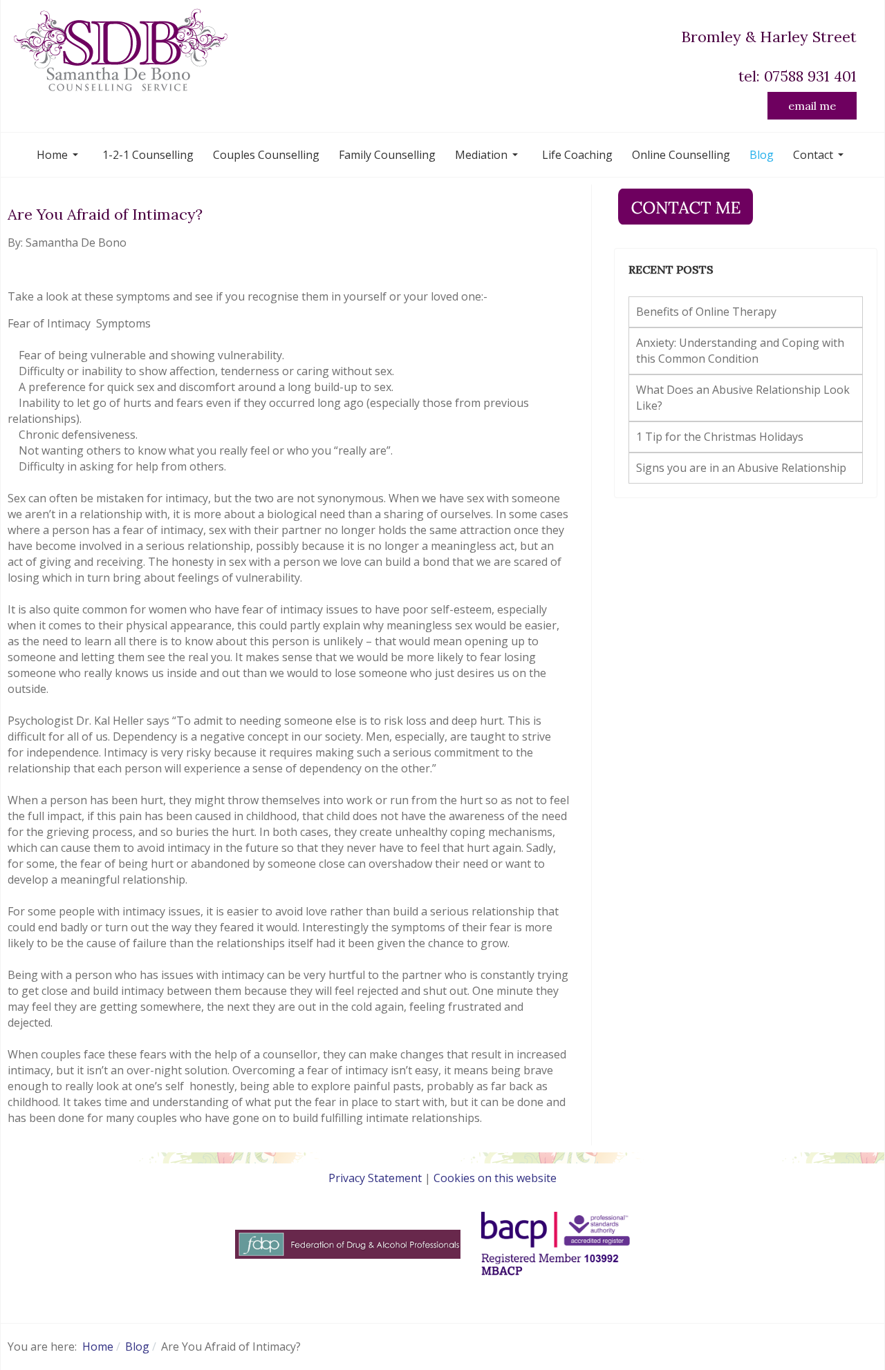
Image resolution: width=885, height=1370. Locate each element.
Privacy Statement (375, 1178)
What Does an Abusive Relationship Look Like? (743, 397)
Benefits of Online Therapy (706, 311)
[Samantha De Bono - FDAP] (347, 1243)
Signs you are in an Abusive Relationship (741, 467)
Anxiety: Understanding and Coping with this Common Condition (740, 350)
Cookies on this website (495, 1178)
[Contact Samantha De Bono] (685, 205)
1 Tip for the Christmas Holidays (719, 436)
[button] (60, 155)
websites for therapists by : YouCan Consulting (442, 1297)
